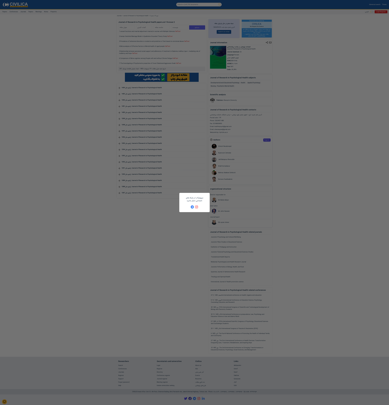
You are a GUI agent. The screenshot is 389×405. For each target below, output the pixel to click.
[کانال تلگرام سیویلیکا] (192, 207)
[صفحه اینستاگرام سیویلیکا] (196, 207)
